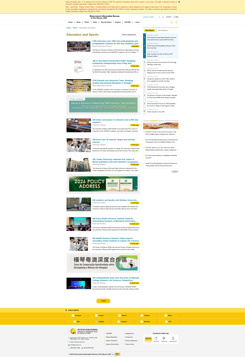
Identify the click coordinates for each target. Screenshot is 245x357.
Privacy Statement (131, 340)
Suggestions (129, 333)
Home (69, 28)
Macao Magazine (111, 337)
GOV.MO (109, 333)
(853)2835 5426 (89, 348)
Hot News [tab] (149, 30)
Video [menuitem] (95, 22)
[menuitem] (78, 22)
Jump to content (148, 17)
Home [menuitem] (70, 22)
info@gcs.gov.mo (76, 345)
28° (170, 17)
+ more (175, 171)
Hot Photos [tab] (163, 30)
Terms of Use (129, 344)
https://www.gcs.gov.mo (78, 342)
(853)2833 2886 (75, 348)
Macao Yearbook (111, 340)
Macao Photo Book (112, 344)
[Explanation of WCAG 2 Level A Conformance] (116, 354)
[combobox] (130, 34)
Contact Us (129, 337)
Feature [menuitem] (118, 22)
